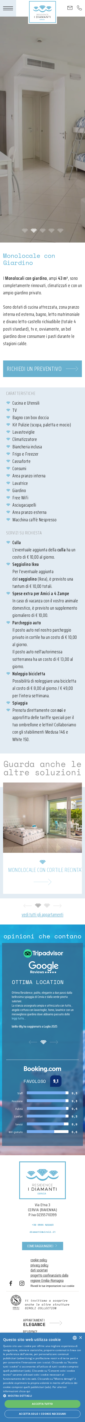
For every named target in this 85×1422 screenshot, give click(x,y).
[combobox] (75, 1338)
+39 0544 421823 (42, 1225)
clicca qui (24, 1391)
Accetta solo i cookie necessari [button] (42, 1414)
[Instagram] (21, 1284)
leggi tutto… (19, 1018)
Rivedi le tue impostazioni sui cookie (52, 1285)
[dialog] (42, 1377)
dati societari (39, 1270)
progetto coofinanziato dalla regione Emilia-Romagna (49, 1278)
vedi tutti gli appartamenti (42, 914)
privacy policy (39, 1265)
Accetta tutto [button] (42, 1404)
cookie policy (39, 1260)
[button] (42, 1395)
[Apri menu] (8, 8)
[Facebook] (10, 1284)
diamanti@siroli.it (42, 1232)
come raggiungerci (40, 1246)
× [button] (80, 1337)
